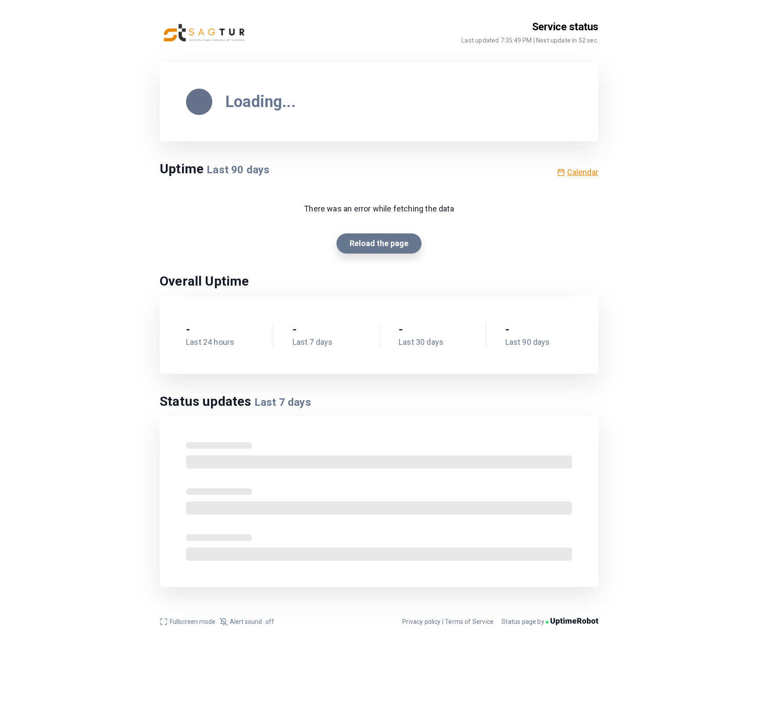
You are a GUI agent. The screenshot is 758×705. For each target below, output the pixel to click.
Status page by (523, 621)
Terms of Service (469, 621)
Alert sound (252, 621)
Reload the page (379, 243)
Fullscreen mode (192, 621)
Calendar (582, 172)
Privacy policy (421, 621)
